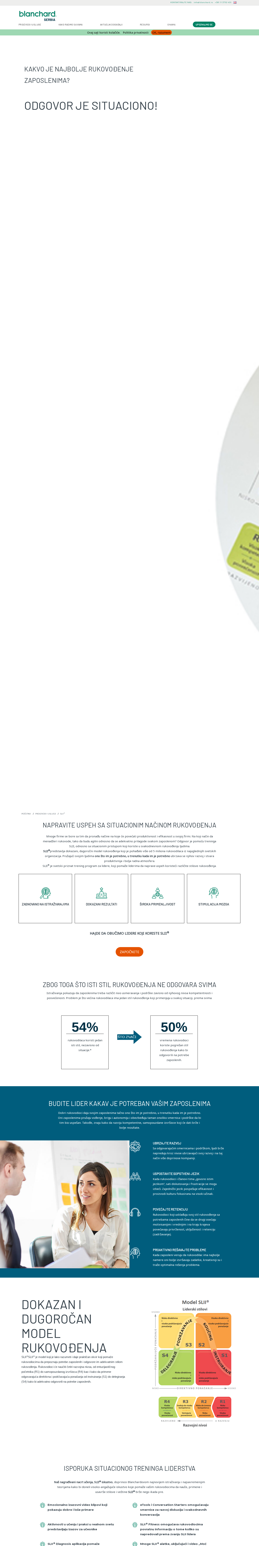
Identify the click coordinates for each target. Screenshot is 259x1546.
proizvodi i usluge (45, 814)
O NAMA (171, 24)
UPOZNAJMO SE (204, 24)
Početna (26, 814)
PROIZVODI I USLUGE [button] (30, 24)
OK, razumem (161, 32)
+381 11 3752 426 (223, 2)
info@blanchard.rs (203, 2)
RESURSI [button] (145, 24)
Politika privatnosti (135, 32)
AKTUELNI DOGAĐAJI (111, 24)
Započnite (129, 952)
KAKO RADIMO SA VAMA (71, 24)
